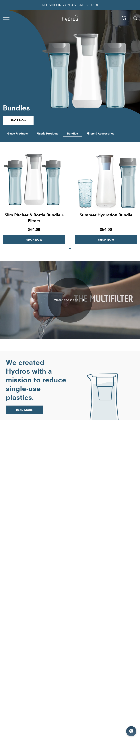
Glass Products (17, 133)
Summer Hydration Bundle (106, 214)
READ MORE (24, 410)
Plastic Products (47, 133)
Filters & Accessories (100, 133)
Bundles (72, 133)
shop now (18, 120)
